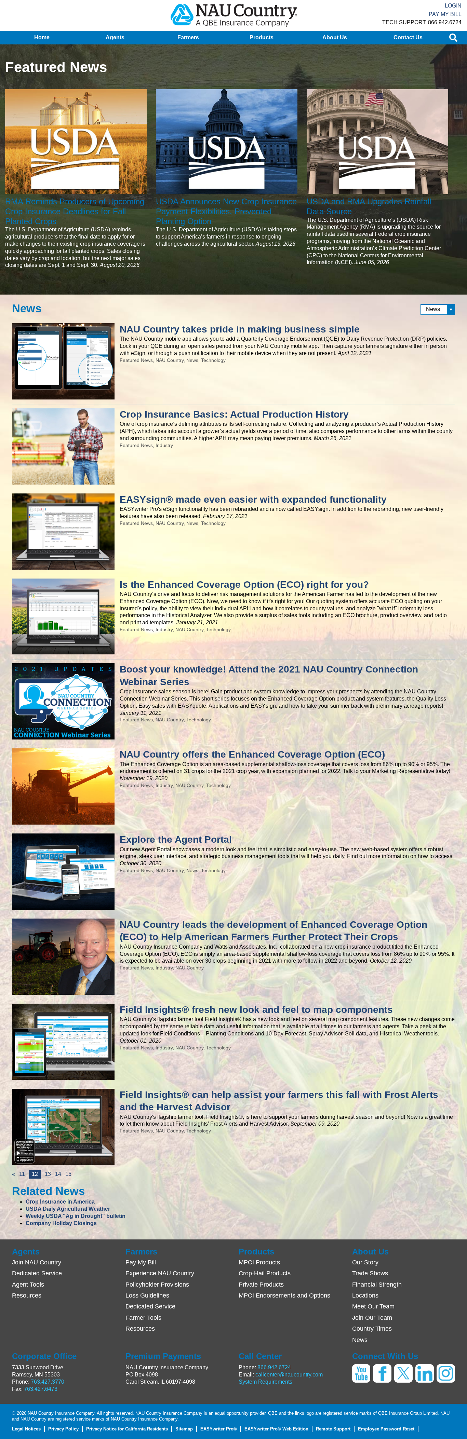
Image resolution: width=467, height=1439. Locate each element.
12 (36, 1175)
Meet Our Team (373, 1306)
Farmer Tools (143, 1317)
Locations (365, 1295)
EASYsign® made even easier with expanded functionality (253, 499)
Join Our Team (372, 1317)
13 (48, 1174)
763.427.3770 (47, 1382)
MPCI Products (259, 1262)
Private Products (261, 1284)
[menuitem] (41, 37)
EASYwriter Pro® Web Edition (276, 1428)
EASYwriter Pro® (218, 1428)
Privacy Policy (63, 1428)
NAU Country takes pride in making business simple (240, 329)
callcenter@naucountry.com (289, 1374)
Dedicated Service (37, 1273)
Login (453, 6)
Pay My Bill (445, 14)
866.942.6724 (274, 1367)
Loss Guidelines (147, 1295)
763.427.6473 (40, 1389)
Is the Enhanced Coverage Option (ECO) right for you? (244, 584)
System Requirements (265, 1382)
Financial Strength (377, 1284)
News (360, 1339)
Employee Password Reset (386, 1428)
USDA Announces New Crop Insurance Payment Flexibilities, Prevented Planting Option (226, 211)
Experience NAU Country (159, 1273)
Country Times (372, 1328)
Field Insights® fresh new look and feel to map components (256, 1009)
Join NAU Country (36, 1262)
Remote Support (333, 1428)
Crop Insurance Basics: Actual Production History (234, 414)
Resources (26, 1295)
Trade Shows (370, 1273)
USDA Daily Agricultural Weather (68, 1209)
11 (22, 1174)
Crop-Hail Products (265, 1273)
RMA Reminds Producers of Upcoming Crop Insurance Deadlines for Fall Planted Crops (74, 211)
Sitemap (184, 1428)
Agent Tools (28, 1284)
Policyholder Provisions (157, 1284)
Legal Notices (26, 1428)
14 (58, 1174)
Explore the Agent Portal (176, 839)
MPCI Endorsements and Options (284, 1295)
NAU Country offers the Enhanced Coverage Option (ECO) (252, 754)
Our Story (365, 1262)
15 (68, 1174)
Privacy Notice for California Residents (127, 1428)
